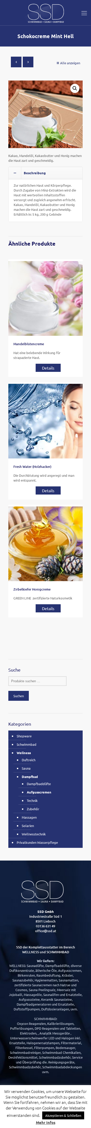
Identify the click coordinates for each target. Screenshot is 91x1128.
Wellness (24, 753)
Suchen (18, 696)
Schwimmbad (26, 744)
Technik (32, 800)
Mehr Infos (45, 1122)
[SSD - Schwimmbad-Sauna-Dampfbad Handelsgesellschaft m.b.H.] (45, 13)
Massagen (29, 817)
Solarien (28, 825)
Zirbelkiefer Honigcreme (32, 589)
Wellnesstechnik (34, 834)
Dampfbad (30, 776)
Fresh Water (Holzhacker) (32, 466)
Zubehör (33, 809)
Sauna (26, 768)
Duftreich (28, 760)
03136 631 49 (45, 926)
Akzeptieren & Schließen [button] (63, 1115)
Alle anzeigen (70, 63)
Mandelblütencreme (28, 344)
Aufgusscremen (39, 792)
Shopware (24, 736)
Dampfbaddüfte (39, 784)
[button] (74, 88)
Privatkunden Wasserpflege (37, 842)
